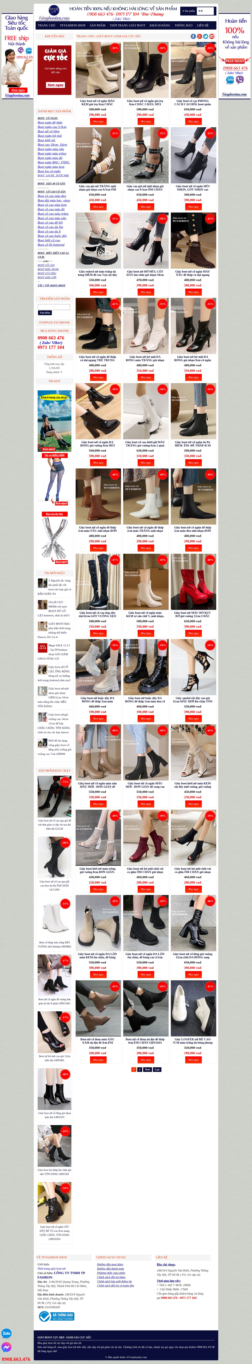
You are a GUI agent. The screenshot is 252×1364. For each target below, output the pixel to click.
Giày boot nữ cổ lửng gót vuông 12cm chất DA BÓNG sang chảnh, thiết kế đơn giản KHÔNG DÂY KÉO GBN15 (192, 955)
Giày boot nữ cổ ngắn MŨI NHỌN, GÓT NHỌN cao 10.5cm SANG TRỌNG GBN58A (193, 188)
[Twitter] (205, 38)
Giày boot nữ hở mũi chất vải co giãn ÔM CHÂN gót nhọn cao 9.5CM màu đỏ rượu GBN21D (145, 870)
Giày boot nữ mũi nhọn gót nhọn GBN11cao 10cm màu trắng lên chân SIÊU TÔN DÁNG (53, 697)
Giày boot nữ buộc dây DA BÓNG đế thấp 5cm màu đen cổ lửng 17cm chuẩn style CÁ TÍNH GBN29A (145, 699)
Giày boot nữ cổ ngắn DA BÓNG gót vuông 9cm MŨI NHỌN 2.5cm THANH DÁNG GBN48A (97, 444)
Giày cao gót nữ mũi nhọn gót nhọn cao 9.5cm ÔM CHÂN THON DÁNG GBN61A (145, 188)
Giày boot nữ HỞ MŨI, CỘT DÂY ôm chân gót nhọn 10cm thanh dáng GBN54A (145, 273)
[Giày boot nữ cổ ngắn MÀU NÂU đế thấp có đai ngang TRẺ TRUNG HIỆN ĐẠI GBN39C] (193, 241)
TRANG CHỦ (47, 25)
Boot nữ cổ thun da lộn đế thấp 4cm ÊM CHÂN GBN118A (145, 1041)
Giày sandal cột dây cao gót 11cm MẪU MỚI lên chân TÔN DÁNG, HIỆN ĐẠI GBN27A (193, 699)
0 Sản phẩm (189, 11)
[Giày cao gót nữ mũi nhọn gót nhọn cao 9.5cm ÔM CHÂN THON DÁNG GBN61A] (146, 156)
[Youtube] (212, 38)
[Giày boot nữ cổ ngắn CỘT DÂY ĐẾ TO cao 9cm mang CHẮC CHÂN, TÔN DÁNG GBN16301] (54, 1222)
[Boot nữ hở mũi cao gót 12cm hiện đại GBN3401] (54, 1052)
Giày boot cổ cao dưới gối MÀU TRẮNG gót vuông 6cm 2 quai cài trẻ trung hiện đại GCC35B (145, 444)
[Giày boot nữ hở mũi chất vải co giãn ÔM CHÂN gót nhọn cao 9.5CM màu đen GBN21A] (193, 838)
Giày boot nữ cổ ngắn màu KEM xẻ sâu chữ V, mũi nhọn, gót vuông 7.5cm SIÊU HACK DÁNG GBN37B (145, 614)
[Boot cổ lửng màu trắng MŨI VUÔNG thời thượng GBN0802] (54, 938)
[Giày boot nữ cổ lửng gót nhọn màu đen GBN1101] (54, 1109)
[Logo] (107, 20)
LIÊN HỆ (203, 25)
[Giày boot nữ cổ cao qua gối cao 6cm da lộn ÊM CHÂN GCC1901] (54, 877)
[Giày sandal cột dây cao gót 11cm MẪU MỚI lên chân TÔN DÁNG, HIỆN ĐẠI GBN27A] (193, 667)
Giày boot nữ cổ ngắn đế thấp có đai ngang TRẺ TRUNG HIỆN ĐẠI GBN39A (97, 358)
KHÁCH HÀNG (160, 25)
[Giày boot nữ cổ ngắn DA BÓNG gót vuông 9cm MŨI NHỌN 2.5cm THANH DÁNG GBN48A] (98, 412)
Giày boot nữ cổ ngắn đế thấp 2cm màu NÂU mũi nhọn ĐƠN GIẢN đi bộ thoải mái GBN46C (97, 529)
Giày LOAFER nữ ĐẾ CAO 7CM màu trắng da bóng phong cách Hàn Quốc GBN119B (193, 1041)
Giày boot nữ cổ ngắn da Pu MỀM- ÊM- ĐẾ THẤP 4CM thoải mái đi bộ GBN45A (193, 444)
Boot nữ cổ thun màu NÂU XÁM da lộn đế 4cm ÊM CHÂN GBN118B (97, 1041)
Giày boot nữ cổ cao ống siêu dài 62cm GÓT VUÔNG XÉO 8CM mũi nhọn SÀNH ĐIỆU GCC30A (97, 614)
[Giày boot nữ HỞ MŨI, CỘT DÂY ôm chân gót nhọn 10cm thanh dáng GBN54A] (146, 241)
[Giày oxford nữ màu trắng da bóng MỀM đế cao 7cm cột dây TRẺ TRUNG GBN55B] (98, 241)
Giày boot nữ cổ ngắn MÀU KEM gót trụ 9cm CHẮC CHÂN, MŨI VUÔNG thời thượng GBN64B (97, 102)
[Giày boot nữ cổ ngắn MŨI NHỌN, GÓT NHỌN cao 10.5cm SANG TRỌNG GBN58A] (193, 156)
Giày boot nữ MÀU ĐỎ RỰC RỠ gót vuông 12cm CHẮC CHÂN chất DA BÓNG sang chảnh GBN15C (192, 614)
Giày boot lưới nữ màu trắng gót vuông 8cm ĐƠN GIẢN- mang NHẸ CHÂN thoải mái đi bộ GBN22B (97, 870)
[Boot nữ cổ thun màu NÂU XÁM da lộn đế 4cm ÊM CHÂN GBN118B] (98, 1009)
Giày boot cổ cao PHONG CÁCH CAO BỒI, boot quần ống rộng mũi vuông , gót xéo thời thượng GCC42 (192, 102)
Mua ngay (98, 121)
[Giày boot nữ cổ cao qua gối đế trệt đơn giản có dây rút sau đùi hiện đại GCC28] (54, 816)
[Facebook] (193, 38)
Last (157, 1069)
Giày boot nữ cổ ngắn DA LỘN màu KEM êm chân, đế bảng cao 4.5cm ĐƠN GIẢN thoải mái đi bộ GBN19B (97, 955)
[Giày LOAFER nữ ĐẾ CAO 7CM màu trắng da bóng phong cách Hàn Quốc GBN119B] (193, 1009)
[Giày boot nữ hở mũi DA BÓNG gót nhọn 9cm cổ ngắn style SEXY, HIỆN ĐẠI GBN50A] (193, 326)
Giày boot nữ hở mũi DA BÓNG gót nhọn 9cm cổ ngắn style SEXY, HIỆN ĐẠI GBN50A (192, 358)
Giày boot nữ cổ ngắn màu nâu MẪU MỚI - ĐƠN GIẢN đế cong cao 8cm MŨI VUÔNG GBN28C (97, 785)
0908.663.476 (16, 1359)
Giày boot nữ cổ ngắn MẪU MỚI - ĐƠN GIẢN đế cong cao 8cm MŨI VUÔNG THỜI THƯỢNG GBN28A (145, 785)
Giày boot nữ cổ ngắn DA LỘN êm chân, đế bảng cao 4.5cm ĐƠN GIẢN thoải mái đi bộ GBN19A (145, 955)
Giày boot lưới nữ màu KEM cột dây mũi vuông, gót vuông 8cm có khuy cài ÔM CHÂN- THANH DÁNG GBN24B (192, 785)
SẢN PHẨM (97, 25)
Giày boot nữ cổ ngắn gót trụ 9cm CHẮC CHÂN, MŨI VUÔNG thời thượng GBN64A (145, 102)
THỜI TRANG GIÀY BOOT (127, 25)
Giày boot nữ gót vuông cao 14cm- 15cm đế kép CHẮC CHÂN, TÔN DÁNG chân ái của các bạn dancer (54, 723)
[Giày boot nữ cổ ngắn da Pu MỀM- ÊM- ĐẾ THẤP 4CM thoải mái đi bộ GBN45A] (193, 412)
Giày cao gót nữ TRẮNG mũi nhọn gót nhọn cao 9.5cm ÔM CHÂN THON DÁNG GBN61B (97, 188)
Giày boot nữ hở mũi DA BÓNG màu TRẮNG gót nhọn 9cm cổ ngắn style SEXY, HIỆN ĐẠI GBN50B (145, 358)
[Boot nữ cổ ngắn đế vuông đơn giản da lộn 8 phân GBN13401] (54, 995)
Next (147, 1069)
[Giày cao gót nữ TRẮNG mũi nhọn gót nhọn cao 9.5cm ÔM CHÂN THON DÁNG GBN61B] (98, 156)
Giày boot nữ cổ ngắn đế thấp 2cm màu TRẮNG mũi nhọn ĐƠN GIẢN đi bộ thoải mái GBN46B (145, 529)
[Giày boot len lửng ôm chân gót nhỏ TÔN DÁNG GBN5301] (54, 1166)
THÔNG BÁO (184, 25)
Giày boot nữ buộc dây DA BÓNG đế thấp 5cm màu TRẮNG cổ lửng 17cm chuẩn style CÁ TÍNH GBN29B (97, 699)
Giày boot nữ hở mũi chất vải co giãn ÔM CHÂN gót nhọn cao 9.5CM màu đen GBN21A (192, 870)
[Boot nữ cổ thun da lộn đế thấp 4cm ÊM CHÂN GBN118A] (146, 1009)
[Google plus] (199, 38)
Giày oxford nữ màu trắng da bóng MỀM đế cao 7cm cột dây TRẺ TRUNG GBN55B (97, 273)
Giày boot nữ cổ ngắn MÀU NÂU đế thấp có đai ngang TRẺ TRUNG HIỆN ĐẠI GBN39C (192, 273)
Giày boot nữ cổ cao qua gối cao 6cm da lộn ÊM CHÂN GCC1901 (54, 885)
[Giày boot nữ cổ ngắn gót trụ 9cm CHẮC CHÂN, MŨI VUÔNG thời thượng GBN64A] (146, 70)
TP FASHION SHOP (72, 25)
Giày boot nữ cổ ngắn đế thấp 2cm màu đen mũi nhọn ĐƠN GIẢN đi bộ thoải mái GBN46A (192, 529)
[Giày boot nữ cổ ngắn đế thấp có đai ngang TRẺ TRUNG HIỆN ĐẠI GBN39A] (98, 326)
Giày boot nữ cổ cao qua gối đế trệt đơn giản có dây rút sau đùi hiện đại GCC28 (54, 824)
